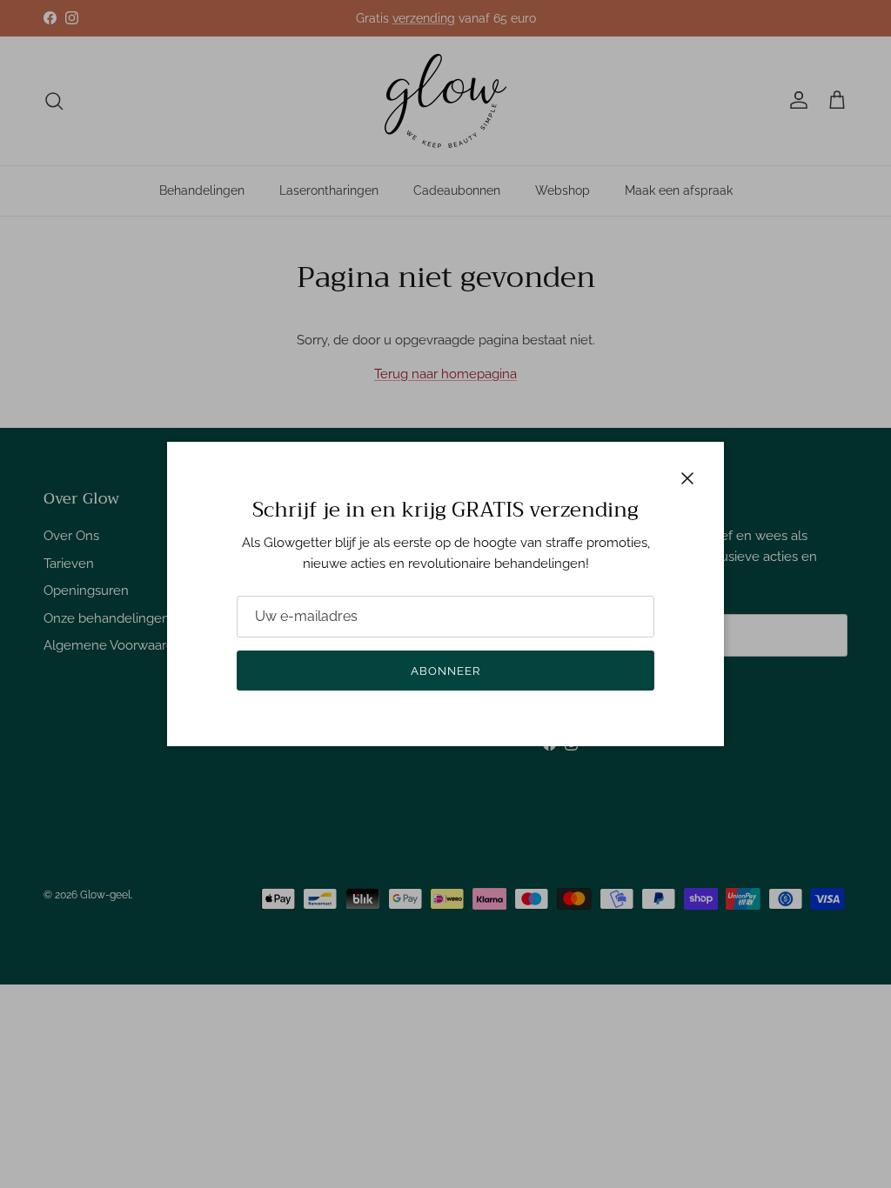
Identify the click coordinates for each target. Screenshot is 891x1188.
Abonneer (445, 670)
